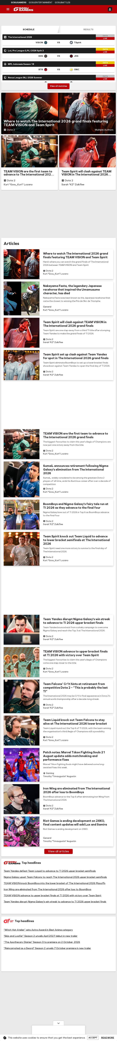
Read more (107, 1038)
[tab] (28, 29)
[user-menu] (110, 9)
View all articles (58, 851)
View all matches (58, 86)
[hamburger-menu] (8, 9)
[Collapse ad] (58, 1023)
